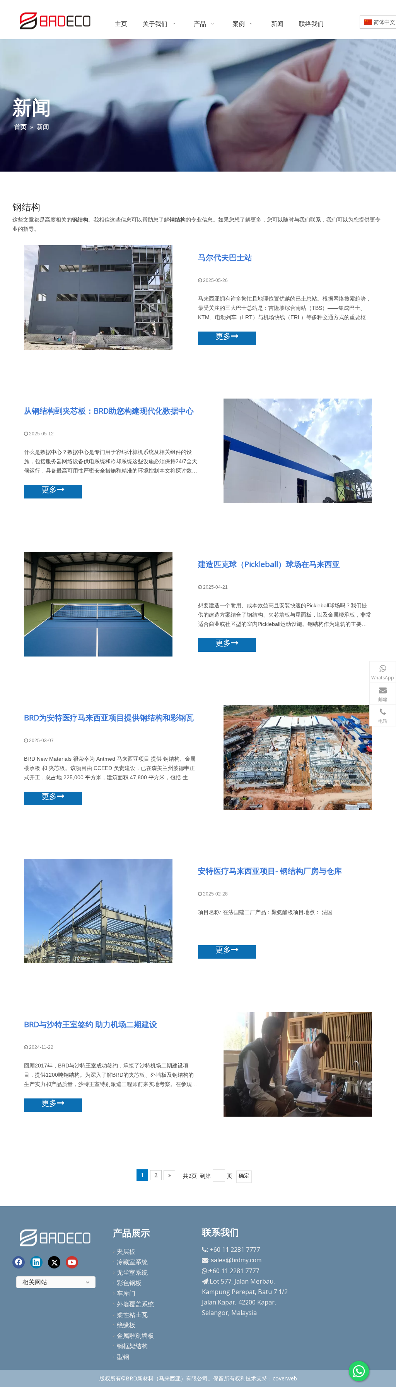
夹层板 (126, 1251)
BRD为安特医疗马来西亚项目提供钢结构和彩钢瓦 (109, 717)
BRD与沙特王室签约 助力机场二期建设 (90, 1024)
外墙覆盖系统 (135, 1304)
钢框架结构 (132, 1346)
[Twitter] (54, 1262)
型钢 (123, 1357)
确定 (244, 1175)
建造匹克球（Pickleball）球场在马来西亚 (269, 564)
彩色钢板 (129, 1283)
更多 (223, 336)
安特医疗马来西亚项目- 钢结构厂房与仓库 (270, 871)
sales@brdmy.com (236, 1260)
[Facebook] (18, 1262)
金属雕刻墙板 (135, 1335)
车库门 (126, 1293)
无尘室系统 (132, 1272)
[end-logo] (55, 1236)
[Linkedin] (36, 1262)
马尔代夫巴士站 (225, 257)
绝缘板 (126, 1325)
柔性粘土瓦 (132, 1314)
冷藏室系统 (132, 1262)
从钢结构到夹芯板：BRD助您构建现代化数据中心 (109, 411)
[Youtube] (72, 1262)
